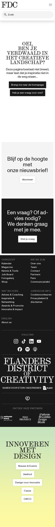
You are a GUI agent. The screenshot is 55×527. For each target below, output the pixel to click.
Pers (33, 278)
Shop (4, 281)
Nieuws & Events (27, 465)
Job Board (7, 274)
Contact (35, 270)
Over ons (36, 263)
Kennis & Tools (10, 270)
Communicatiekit (40, 281)
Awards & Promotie (13, 305)
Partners (35, 274)
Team (34, 267)
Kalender (7, 263)
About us (7, 322)
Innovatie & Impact (12, 309)
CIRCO (27, 499)
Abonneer (27, 179)
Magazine (7, 267)
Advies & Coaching (13, 294)
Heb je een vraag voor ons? (27, 92)
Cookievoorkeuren (41, 294)
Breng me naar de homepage (27, 84)
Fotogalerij (8, 278)
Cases (27, 490)
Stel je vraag (27, 239)
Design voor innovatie (27, 482)
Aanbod (27, 474)
